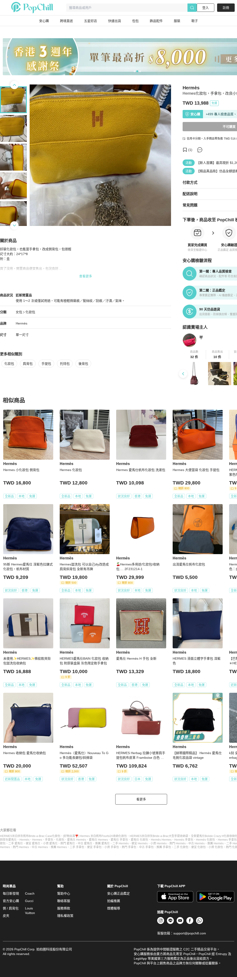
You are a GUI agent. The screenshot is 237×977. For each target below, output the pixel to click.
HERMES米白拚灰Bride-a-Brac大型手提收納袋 (159, 836)
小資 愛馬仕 (50, 843)
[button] (194, 354)
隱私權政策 (65, 916)
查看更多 (85, 276)
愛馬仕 (12, 839)
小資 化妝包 (216, 847)
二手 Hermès (120, 843)
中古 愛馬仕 (85, 843)
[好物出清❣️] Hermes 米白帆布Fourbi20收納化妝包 (95, 836)
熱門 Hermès (177, 843)
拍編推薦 (113, 901)
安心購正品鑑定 (118, 893)
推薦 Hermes (59, 847)
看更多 (141, 799)
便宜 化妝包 (198, 847)
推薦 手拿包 (163, 847)
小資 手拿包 (111, 847)
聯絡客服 (63, 901)
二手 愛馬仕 (15, 843)
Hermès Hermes (161, 839)
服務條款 (63, 908)
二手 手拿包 (77, 847)
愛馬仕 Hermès (76, 839)
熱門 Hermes (21, 847)
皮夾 (6, 916)
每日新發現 (11, 893)
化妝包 (30, 312)
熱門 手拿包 (129, 847)
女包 (19, 312)
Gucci (29, 901)
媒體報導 (113, 908)
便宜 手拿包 (94, 847)
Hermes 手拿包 (227, 839)
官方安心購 (11, 901)
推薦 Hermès (215, 843)
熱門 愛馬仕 (67, 843)
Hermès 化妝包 (205, 839)
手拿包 (49, 839)
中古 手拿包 (146, 847)
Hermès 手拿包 (183, 839)
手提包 (46, 363)
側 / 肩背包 (11, 908)
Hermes (37, 839)
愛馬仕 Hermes (98, 839)
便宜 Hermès (139, 843)
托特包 (65, 363)
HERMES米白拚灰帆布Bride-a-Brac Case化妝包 (30, 836)
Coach (29, 893)
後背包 (83, 363)
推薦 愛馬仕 (102, 843)
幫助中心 (63, 893)
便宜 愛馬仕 (33, 843)
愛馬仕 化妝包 (139, 839)
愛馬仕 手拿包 (119, 839)
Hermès (21, 323)
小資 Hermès (158, 843)
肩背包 (28, 363)
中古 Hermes (40, 847)
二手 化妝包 (181, 847)
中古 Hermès (196, 843)
